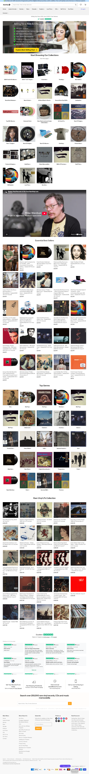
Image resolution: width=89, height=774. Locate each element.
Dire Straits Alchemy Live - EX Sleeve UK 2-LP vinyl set (10, 543)
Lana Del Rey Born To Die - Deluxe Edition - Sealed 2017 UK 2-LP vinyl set (61, 373)
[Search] (76, 4)
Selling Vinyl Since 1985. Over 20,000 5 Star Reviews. (44, 16)
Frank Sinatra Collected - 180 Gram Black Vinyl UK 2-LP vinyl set (44, 263)
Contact (5, 13)
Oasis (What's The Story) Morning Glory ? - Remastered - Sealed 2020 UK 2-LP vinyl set (10, 292)
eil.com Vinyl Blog (23, 745)
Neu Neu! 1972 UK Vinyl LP (78, 593)
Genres (21, 9)
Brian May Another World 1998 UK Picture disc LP (77, 520)
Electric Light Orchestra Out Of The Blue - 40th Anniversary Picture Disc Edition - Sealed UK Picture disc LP (27, 265)
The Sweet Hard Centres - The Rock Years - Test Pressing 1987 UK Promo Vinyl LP (61, 596)
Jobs (20, 724)
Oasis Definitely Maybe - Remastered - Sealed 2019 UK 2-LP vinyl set (44, 373)
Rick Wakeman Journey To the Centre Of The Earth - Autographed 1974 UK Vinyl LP (27, 624)
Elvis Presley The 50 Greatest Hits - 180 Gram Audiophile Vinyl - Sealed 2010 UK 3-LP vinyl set (9, 348)
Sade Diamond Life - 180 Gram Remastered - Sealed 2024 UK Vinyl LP (61, 347)
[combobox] (43, 4)
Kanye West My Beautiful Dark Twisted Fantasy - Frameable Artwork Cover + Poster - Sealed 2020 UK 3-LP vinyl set (10, 375)
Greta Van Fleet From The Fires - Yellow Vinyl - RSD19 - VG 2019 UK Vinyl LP (78, 569)
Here (47, 58)
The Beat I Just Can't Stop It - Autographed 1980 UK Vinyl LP (44, 569)
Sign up (38, 728)
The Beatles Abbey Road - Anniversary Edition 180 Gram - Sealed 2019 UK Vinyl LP (27, 292)
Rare (27, 9)
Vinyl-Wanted (18, 688)
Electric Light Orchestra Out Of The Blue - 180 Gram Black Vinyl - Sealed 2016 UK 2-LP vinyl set (78, 320)
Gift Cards (21, 733)
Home (4, 9)
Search (4, 759)
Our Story (70, 9)
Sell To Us (63, 9)
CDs (56, 9)
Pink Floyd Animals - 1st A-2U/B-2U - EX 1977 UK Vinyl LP (27, 569)
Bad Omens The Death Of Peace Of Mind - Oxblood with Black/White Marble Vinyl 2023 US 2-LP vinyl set (27, 596)
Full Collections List (27, 759)
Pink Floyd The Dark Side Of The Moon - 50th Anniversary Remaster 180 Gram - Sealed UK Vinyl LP (78, 292)
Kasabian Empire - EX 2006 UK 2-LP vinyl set (44, 520)
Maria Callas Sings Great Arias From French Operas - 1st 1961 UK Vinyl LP (61, 544)
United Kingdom (77, 766)
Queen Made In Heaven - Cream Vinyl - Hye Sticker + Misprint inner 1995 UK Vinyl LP (44, 624)
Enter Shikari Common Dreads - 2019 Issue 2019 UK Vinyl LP (44, 544)
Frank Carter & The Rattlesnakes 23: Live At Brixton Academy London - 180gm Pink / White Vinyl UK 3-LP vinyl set (44, 597)
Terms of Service (23, 741)
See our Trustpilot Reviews (25, 737)
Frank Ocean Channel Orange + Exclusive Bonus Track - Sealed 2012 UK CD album (78, 374)
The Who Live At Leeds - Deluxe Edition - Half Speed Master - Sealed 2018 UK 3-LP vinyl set (10, 320)
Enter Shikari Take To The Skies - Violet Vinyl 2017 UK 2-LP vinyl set (78, 544)
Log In (83, 9)
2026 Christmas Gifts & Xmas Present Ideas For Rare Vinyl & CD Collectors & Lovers (20, 760)
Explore (41, 9)
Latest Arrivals (12, 9)
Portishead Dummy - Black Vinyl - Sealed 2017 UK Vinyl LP (44, 347)
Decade (34, 9)
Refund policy (18, 759)
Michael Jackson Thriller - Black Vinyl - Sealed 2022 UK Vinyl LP (44, 291)
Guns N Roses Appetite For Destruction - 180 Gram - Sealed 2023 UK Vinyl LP (10, 595)
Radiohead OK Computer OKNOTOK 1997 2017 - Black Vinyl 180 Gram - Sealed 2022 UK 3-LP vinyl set (27, 321)
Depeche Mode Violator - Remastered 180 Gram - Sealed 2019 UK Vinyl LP (77, 347)
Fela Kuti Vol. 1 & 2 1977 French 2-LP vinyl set (60, 520)
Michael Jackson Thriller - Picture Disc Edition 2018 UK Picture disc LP (27, 373)
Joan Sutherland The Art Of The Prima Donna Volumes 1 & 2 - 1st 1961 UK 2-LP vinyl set (10, 570)
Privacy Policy (22, 743)
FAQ (40, 760)
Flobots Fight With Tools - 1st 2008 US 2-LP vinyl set (61, 622)
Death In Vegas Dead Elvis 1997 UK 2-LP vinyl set (27, 520)
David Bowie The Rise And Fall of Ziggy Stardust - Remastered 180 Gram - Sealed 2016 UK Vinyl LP (61, 320)
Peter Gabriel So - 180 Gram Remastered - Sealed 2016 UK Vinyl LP (27, 347)
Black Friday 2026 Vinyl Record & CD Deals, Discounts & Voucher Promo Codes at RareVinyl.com (52, 759)
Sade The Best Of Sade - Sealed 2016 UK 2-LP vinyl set (78, 263)
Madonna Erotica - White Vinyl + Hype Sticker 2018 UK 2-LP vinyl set (27, 544)
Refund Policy (22, 735)
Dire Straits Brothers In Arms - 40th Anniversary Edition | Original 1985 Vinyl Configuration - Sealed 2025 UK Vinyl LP (61, 293)
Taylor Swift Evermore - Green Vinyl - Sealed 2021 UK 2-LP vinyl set (44, 319)
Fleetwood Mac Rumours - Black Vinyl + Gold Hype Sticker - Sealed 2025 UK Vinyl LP (61, 264)
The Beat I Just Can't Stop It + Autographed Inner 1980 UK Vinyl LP (61, 569)
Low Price (49, 9)
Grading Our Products (24, 739)
